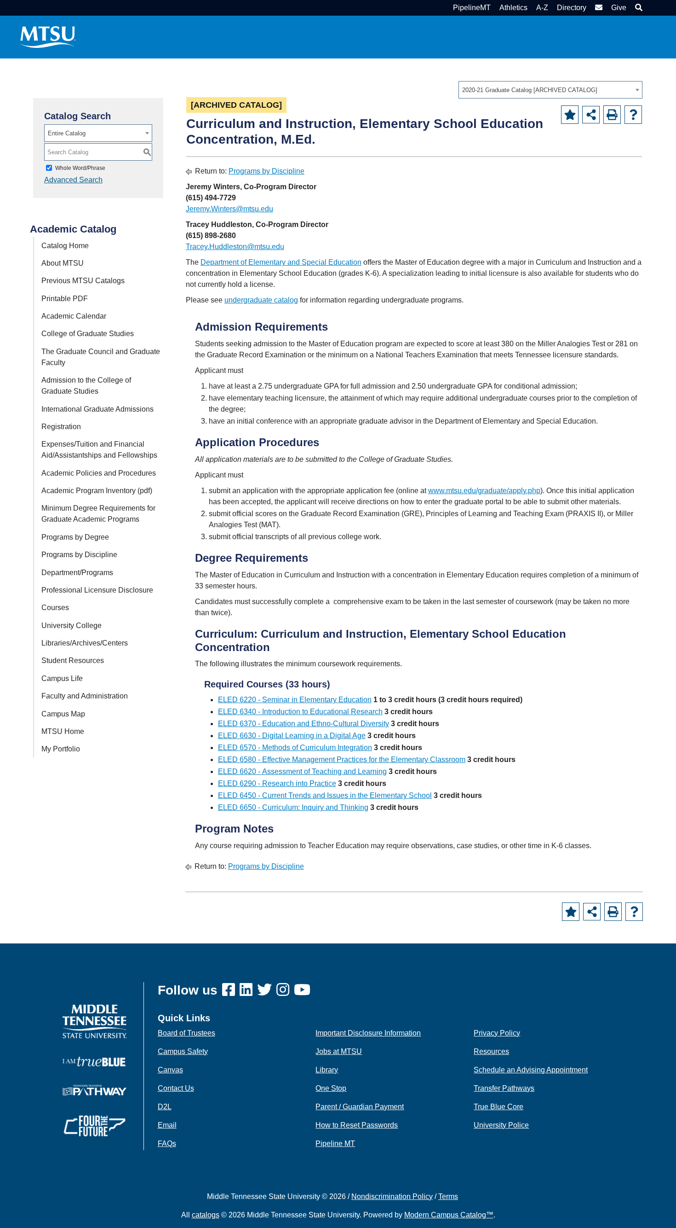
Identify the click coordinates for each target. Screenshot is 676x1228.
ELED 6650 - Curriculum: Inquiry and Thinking (293, 807)
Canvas (170, 1070)
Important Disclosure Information (368, 1033)
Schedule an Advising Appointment (531, 1070)
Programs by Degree (75, 537)
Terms (448, 1196)
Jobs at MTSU (338, 1051)
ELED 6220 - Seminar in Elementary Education (295, 700)
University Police (501, 1125)
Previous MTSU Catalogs (83, 281)
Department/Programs (77, 572)
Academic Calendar (73, 316)
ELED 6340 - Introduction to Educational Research (300, 712)
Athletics (513, 8)
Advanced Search (73, 180)
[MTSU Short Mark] (47, 36)
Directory (571, 8)
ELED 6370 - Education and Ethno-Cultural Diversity (303, 723)
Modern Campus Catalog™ (448, 1215)
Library (326, 1070)
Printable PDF (64, 299)
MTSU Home (62, 731)
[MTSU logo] (94, 1021)
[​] (231, 990)
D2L (165, 1107)
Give (618, 8)
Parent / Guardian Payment (359, 1107)
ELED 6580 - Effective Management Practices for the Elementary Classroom (341, 759)
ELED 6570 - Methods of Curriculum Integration (295, 747)
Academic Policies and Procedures (98, 473)
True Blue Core (498, 1107)
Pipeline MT (335, 1143)
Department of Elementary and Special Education (281, 262)
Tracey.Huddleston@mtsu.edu (235, 246)
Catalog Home (65, 246)
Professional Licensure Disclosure (97, 590)
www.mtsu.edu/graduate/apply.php (484, 491)
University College (71, 625)
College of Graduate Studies (87, 334)
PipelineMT (472, 8)
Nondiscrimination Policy (392, 1196)
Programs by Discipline (79, 555)
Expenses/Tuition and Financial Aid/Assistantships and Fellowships (99, 449)
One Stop (330, 1088)
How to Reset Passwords (356, 1125)
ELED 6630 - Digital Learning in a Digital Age (292, 735)
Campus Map (63, 714)
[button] (637, 8)
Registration (61, 427)
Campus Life (62, 678)
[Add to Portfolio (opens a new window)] (570, 114)
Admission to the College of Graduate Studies (86, 385)
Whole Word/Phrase (80, 168)
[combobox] (550, 90)
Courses (55, 607)
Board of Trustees (186, 1033)
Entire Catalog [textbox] (67, 133)
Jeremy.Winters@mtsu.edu (229, 209)
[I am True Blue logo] (94, 1061)
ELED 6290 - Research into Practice (277, 783)
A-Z (542, 8)
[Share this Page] (591, 114)
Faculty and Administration (84, 696)
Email (167, 1125)
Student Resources (72, 660)
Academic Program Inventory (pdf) (96, 491)
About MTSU (62, 263)
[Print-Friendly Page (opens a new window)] (612, 114)
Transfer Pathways (504, 1088)
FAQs (167, 1143)
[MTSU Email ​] (597, 8)
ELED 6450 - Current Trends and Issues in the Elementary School (325, 795)
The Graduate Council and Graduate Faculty (100, 357)
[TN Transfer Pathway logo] (94, 1090)
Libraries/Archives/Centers (84, 643)
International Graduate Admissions (97, 409)
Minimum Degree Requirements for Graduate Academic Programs (98, 513)
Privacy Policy (497, 1033)
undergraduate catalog (261, 300)
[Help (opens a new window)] (633, 114)
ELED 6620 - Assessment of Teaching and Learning (302, 771)
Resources (491, 1051)
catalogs (205, 1215)
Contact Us (176, 1088)
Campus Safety (183, 1051)
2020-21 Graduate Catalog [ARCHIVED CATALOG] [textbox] (529, 90)
